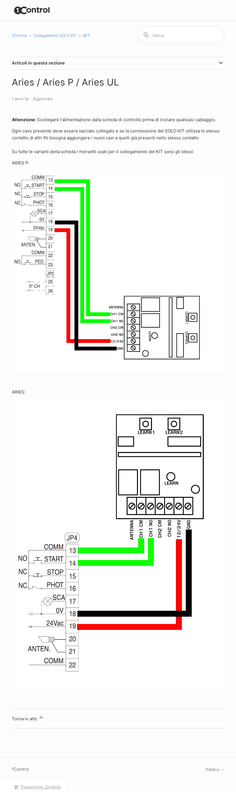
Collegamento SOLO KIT (55, 35)
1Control (19, 35)
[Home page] (32, 10)
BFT (86, 35)
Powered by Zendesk (41, 787)
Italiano (213, 769)
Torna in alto (25, 718)
